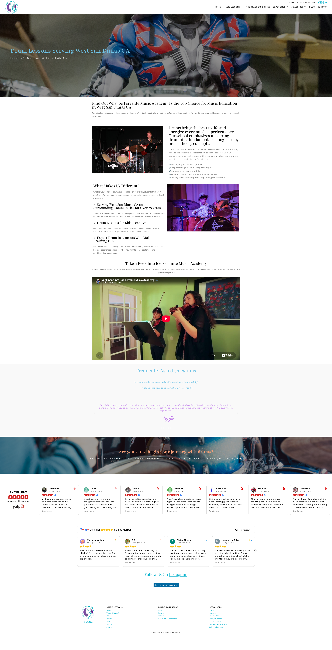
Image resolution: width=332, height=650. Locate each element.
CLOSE (201, 267)
